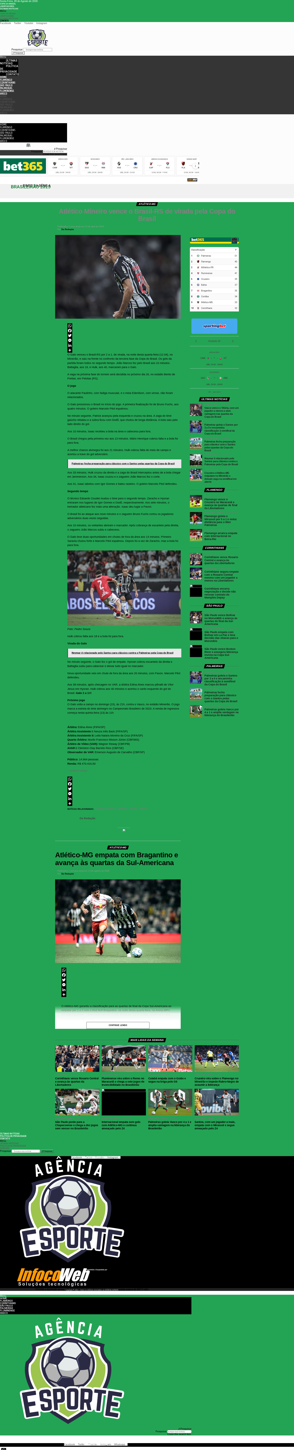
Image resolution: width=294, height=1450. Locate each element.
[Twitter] (124, 335)
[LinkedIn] (124, 345)
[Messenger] (124, 340)
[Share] (124, 350)
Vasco (3, 93)
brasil (113, 809)
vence (134, 809)
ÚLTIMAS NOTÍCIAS (9, 8)
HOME (3, 77)
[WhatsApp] (124, 325)
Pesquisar (17, 49)
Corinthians (7, 82)
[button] (57, 11)
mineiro (123, 809)
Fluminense (7, 90)
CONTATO (4, 20)
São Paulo (6, 85)
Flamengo (6, 79)
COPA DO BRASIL (8, 4)
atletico (101, 809)
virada (144, 809)
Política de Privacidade (9, 68)
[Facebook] (124, 330)
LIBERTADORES (7, 6)
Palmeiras (6, 88)
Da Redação (67, 229)
